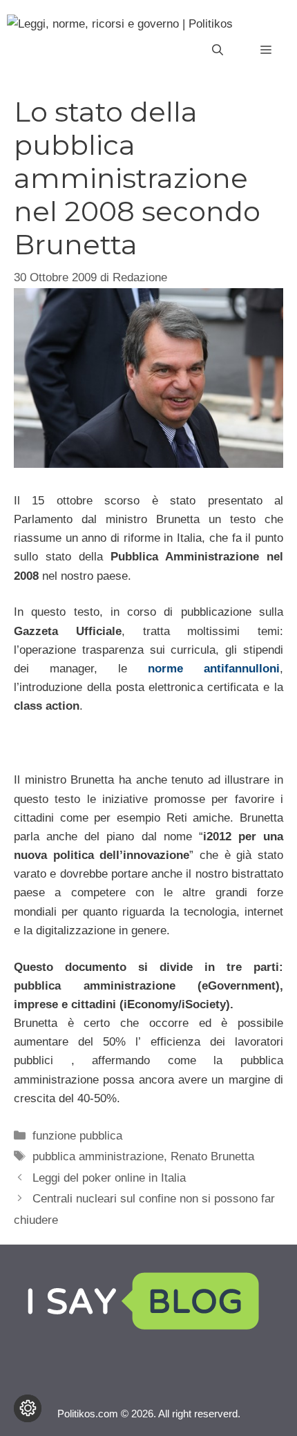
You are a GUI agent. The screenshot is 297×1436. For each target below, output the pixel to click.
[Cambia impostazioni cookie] (27, 1408)
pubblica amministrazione (98, 1156)
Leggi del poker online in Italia (109, 1177)
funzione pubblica (77, 1135)
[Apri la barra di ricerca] (217, 50)
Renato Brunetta (212, 1156)
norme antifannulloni (214, 668)
